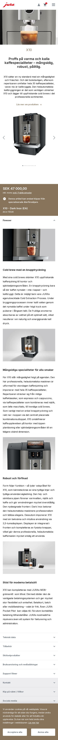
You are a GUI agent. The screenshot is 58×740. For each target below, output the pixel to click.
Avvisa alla (43, 732)
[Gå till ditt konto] (39, 5)
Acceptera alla (15, 732)
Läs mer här (33, 722)
